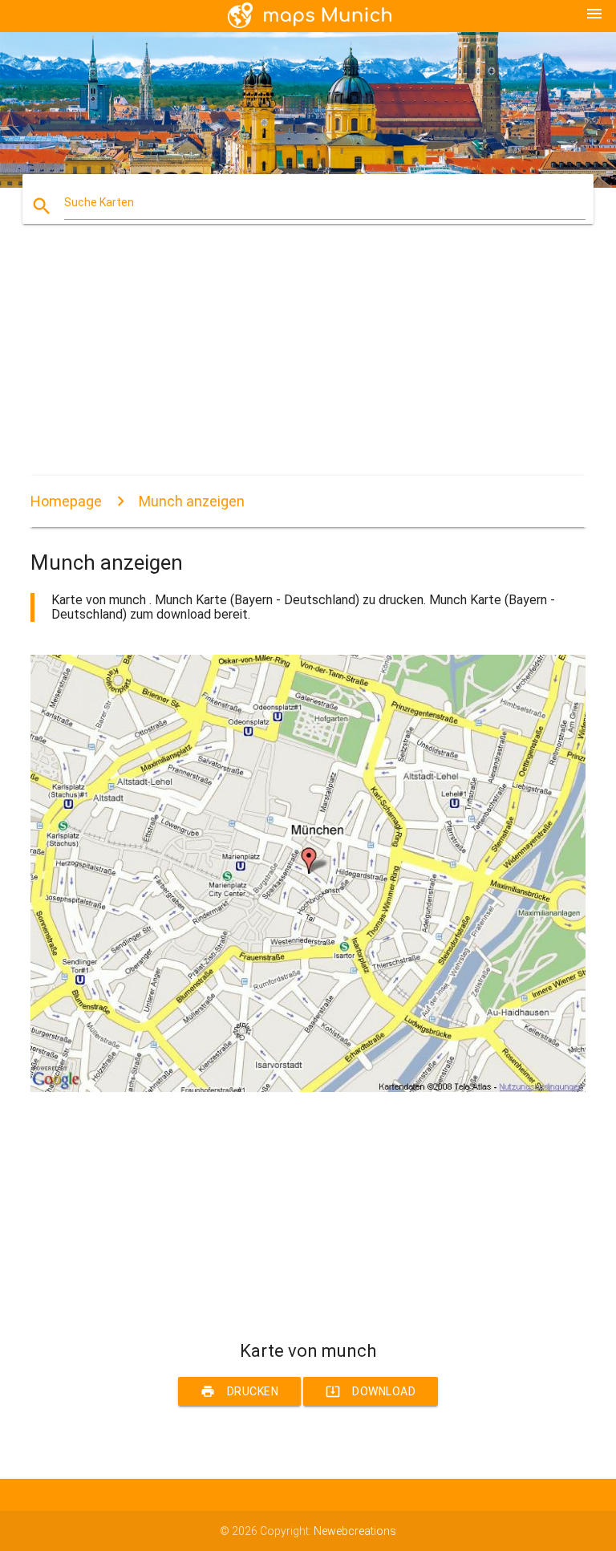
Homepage (66, 501)
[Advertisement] (307, 363)
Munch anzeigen (192, 501)
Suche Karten (99, 202)
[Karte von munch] (307, 1088)
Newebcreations (355, 1531)
